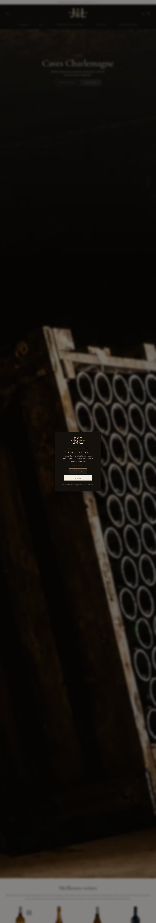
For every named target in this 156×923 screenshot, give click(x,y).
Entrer (78, 478)
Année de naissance (78, 466)
